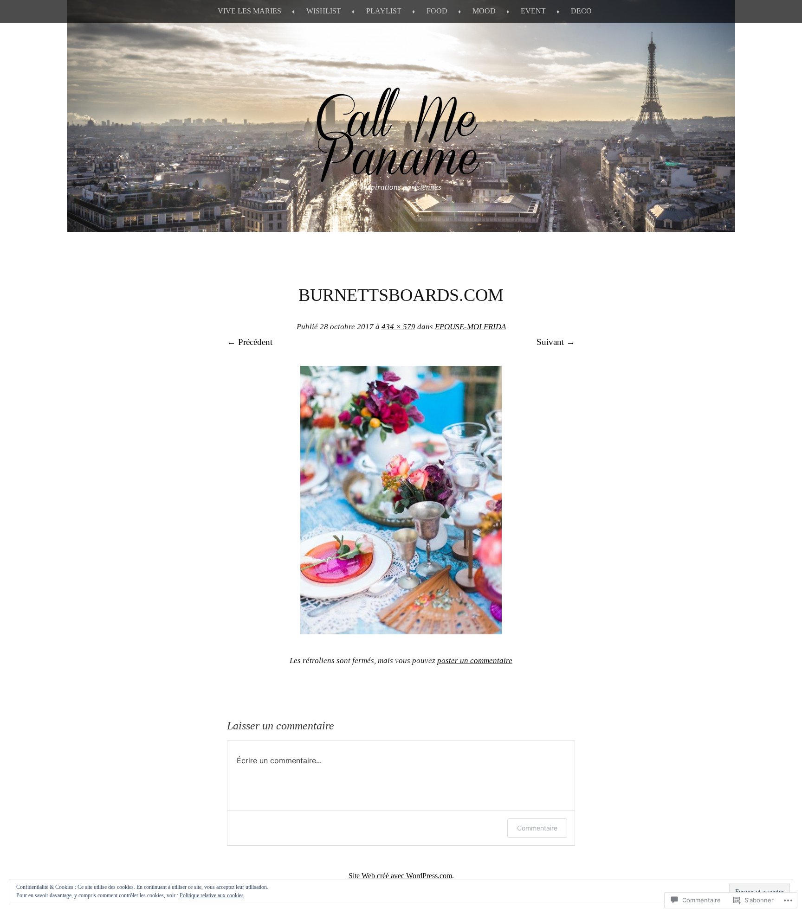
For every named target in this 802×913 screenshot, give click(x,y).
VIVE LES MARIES (249, 11)
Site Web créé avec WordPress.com (400, 876)
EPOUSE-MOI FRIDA (470, 326)
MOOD (484, 11)
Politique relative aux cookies (212, 895)
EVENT (533, 11)
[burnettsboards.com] (401, 631)
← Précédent (249, 342)
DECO (581, 11)
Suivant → (556, 342)
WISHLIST (323, 11)
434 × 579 (398, 326)
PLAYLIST (383, 11)
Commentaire (537, 828)
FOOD (437, 11)
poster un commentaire (474, 660)
